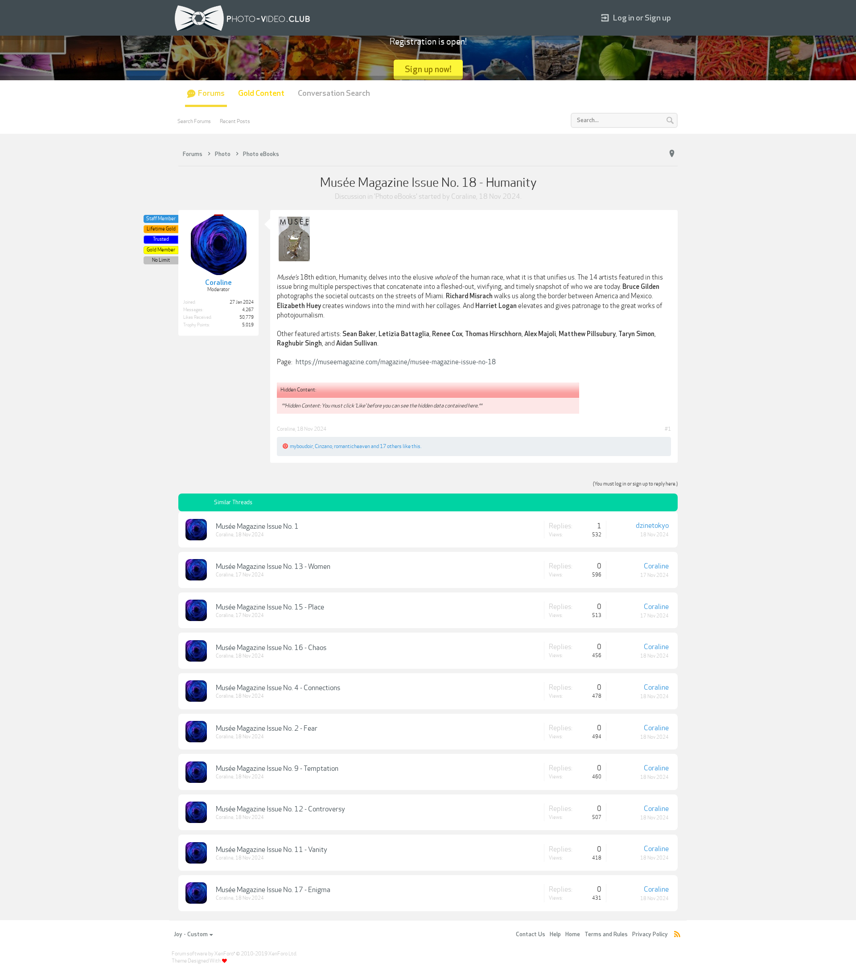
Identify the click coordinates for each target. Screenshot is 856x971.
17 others (391, 446)
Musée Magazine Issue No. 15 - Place (270, 607)
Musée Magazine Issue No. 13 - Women (273, 566)
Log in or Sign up (642, 18)
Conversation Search (334, 93)
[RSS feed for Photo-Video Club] (677, 935)
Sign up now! (428, 69)
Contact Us (530, 934)
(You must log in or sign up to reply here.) (635, 484)
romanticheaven (352, 446)
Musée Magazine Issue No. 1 (257, 526)
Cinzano (323, 446)
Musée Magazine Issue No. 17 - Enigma (273, 889)
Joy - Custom (191, 934)
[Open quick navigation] (671, 154)
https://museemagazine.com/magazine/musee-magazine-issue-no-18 (396, 362)
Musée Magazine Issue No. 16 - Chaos (271, 647)
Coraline (463, 196)
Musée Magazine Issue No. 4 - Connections (278, 687)
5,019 (248, 325)
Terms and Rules (606, 934)
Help (555, 934)
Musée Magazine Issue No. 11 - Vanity (271, 849)
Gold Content (261, 93)
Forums (211, 93)
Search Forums (194, 121)
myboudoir (301, 446)
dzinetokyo (652, 525)
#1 (668, 429)
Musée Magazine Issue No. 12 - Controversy (280, 809)
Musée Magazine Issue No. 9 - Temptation (277, 768)
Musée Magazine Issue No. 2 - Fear (266, 728)
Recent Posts (235, 121)
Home (572, 934)
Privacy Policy (650, 934)
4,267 (248, 310)
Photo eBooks (395, 196)
